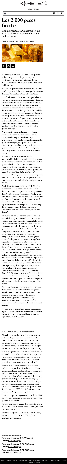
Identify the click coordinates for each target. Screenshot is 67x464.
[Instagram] (62, 13)
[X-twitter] (58, 13)
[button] (4, 13)
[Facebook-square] (54, 13)
